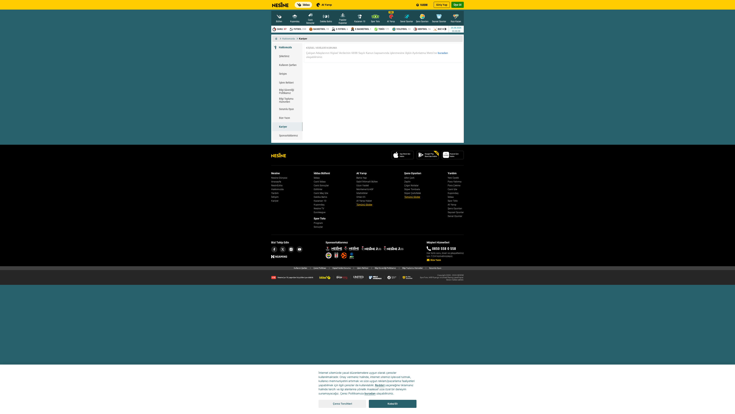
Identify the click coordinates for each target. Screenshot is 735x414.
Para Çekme (454, 185)
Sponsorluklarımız (288, 135)
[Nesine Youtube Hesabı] (299, 249)
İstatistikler (362, 193)
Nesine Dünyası (279, 178)
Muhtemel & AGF (365, 189)
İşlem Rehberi (286, 82)
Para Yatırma (454, 181)
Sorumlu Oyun (286, 109)
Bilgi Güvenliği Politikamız (286, 91)
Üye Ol (457, 4)
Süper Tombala (412, 189)
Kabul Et (393, 403)
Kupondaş (319, 204)
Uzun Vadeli (362, 185)
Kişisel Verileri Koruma (341, 268)
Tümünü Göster (364, 204)
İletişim (283, 73)
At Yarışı (452, 204)
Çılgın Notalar (411, 185)
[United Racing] (359, 277)
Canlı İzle (452, 189)
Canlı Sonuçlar (321, 185)
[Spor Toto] (343, 277)
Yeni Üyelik (453, 178)
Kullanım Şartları (287, 65)
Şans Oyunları (455, 208)
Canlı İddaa (320, 181)
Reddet (380, 385)
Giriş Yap (441, 4)
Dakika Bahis (320, 197)
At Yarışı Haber (364, 201)
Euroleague (319, 212)
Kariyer (283, 126)
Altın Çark (409, 178)
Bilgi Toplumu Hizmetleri (286, 100)
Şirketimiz (284, 56)
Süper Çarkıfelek (412, 193)
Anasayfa (276, 181)
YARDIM (424, 5)
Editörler (318, 189)
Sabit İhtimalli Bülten (367, 181)
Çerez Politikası (320, 268)
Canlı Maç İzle (321, 193)
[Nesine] (279, 3)
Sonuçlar (318, 227)
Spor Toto (453, 201)
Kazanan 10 (320, 201)
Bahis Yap (361, 178)
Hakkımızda (285, 47)
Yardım (275, 193)
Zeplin (407, 181)
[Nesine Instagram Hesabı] (291, 249)
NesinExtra (277, 185)
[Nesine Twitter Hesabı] (283, 249)
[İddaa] (326, 277)
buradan (443, 52)
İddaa (317, 178)
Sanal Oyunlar (455, 216)
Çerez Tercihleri (342, 403)
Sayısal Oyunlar (456, 212)
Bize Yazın (284, 117)
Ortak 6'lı (360, 197)
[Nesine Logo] (278, 155)
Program (318, 223)
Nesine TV (319, 208)
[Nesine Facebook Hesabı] (274, 249)
